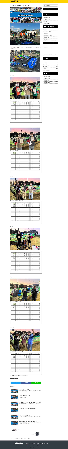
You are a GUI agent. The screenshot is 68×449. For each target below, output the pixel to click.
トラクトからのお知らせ (47, 23)
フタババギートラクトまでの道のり (48, 35)
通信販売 (37, 443)
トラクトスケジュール (46, 37)
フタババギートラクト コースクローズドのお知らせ (50, 54)
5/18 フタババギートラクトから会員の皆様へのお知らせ (50, 50)
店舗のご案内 (28, 443)
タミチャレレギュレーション (47, 39)
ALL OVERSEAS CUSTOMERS (44, 443)
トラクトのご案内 (46, 33)
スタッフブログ (50, 43)
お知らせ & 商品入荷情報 (47, 17)
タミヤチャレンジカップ (14, 378)
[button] (56, 5)
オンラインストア (33, 443)
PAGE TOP (65, 435)
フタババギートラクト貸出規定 (47, 31)
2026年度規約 (45, 29)
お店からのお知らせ (46, 21)
